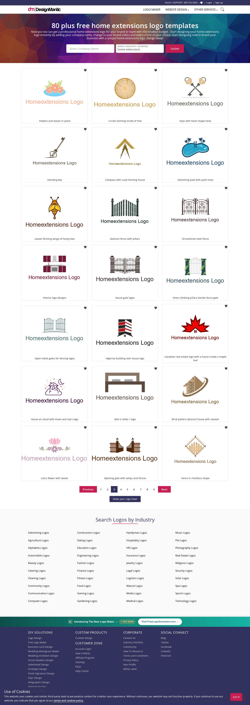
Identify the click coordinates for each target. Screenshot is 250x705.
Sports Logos (182, 593)
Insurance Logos (135, 555)
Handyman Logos (136, 532)
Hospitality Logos (136, 540)
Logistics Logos (135, 578)
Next (164, 489)
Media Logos (133, 593)
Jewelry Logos (134, 563)
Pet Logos (181, 540)
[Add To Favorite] (85, 69)
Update (175, 48)
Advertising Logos (38, 532)
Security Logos (183, 570)
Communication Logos (41, 593)
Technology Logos (185, 601)
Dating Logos (85, 540)
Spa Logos (181, 585)
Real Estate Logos (185, 555)
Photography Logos (186, 547)
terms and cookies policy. (69, 700)
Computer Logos (37, 601)
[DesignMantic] (44, 9)
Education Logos (86, 547)
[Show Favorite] (201, 2)
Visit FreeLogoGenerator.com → (160, 621)
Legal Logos (133, 570)
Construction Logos (88, 532)
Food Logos (84, 585)
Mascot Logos (134, 585)
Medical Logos (134, 601)
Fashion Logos (85, 563)
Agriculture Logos (38, 540)
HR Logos (131, 547)
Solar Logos (182, 578)
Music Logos (182, 532)
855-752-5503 (190, 2)
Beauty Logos (36, 563)
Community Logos (38, 585)
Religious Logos (184, 563)
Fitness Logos (85, 578)
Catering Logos (36, 570)
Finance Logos (85, 570)
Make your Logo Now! (125, 499)
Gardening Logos (87, 601)
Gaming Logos (85, 593)
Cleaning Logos (37, 578)
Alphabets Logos (37, 547)
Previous (88, 489)
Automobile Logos (38, 555)
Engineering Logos (88, 555)
